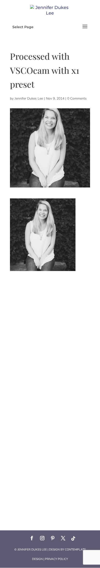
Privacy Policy (56, 559)
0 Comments (77, 98)
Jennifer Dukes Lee (29, 98)
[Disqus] (50, 331)
